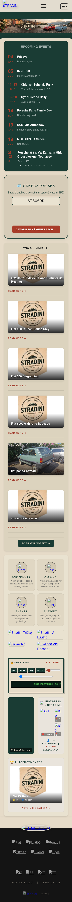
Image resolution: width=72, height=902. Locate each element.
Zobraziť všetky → (36, 543)
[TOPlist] (30, 893)
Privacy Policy (22, 882)
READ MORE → (17, 290)
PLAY (22, 670)
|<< (13, 670)
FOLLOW (51, 746)
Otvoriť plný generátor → (36, 229)
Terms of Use (51, 882)
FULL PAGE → (53, 662)
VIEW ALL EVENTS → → (36, 165)
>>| (31, 670)
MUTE (40, 670)
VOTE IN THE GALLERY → (36, 808)
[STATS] (44, 893)
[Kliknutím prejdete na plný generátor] (36, 215)
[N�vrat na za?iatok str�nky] (36, 828)
